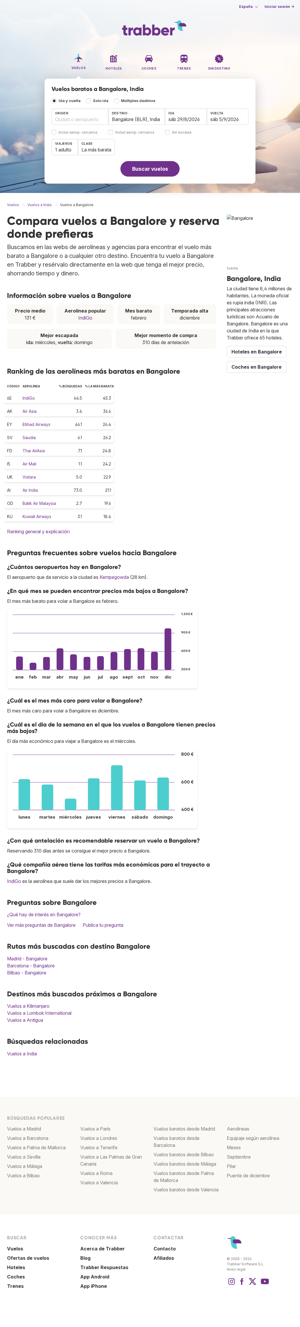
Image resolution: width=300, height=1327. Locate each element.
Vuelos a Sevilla (23, 1157)
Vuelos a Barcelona (27, 1138)
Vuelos (15, 1249)
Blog (85, 1258)
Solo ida (100, 101)
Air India (30, 490)
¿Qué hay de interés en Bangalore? (44, 914)
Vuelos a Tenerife (98, 1147)
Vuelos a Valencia (99, 1183)
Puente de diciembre (248, 1175)
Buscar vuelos (150, 169)
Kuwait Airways (37, 516)
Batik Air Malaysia (39, 503)
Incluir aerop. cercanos (78, 132)
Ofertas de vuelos (28, 1258)
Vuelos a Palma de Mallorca (36, 1147)
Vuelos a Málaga (24, 1166)
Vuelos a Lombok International (39, 1013)
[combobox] (80, 116)
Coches (16, 1277)
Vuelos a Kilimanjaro (28, 1006)
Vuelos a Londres (98, 1138)
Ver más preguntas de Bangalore (41, 925)
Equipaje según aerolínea (253, 1138)
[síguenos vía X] (252, 1284)
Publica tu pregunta (103, 925)
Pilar (231, 1166)
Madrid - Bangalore (27, 959)
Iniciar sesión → (279, 6)
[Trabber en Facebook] (242, 1284)
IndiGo (85, 318)
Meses (234, 1147)
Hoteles (16, 1267)
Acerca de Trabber (102, 1249)
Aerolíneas (238, 1129)
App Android (94, 1277)
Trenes (15, 1286)
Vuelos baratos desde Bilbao (184, 1154)
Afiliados (164, 1258)
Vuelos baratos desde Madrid (184, 1129)
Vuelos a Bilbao (23, 1175)
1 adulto (63, 150)
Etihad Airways (36, 424)
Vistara (29, 476)
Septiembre (239, 1157)
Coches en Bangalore (256, 367)
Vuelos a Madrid (24, 1129)
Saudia (29, 437)
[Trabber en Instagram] (231, 1284)
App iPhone (93, 1286)
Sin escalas (182, 132)
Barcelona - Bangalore (31, 966)
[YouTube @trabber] (264, 1284)
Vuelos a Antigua (25, 1020)
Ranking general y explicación (38, 531)
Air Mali (29, 463)
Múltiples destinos (138, 101)
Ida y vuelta (70, 101)
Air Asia (30, 411)
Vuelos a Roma (96, 1173)
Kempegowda (114, 577)
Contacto (165, 1249)
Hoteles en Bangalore (256, 352)
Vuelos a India (22, 1054)
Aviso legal (236, 1269)
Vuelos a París (95, 1129)
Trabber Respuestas (104, 1267)
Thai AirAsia (34, 450)
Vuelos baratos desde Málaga (185, 1164)
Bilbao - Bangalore (26, 973)
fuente (232, 268)
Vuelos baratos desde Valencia (186, 1190)
